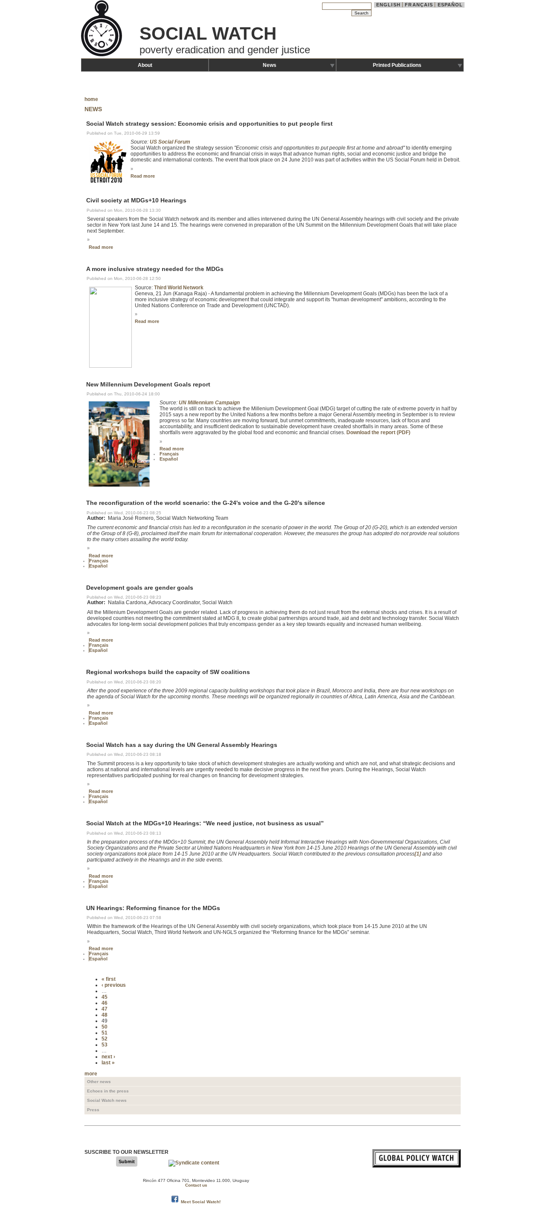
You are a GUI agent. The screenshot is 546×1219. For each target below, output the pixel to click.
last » (108, 1063)
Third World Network (178, 288)
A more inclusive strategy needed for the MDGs (155, 268)
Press (93, 1109)
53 (104, 1045)
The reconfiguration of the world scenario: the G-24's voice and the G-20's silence (205, 503)
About (145, 65)
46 (104, 1003)
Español (450, 4)
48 (104, 1015)
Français (419, 4)
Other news (99, 1081)
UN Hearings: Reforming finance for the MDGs (153, 908)
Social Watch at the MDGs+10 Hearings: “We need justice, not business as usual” (205, 823)
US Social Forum (170, 142)
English (388, 4)
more (90, 1074)
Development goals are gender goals (139, 587)
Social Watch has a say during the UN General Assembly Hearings (181, 744)
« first (109, 979)
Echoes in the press (108, 1091)
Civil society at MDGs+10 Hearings (136, 200)
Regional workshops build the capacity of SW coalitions (168, 672)
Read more (143, 176)
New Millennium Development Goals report (148, 384)
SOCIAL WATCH (207, 33)
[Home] (102, 55)
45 (104, 997)
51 (104, 1033)
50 (104, 1027)
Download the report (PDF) (378, 432)
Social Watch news (107, 1100)
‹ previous (114, 985)
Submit (127, 1161)
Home (91, 99)
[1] (418, 854)
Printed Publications (397, 65)
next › (108, 1057)
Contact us (196, 1185)
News (269, 65)
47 (104, 1009)
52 (104, 1039)
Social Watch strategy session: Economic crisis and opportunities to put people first (209, 123)
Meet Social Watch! (201, 1201)
